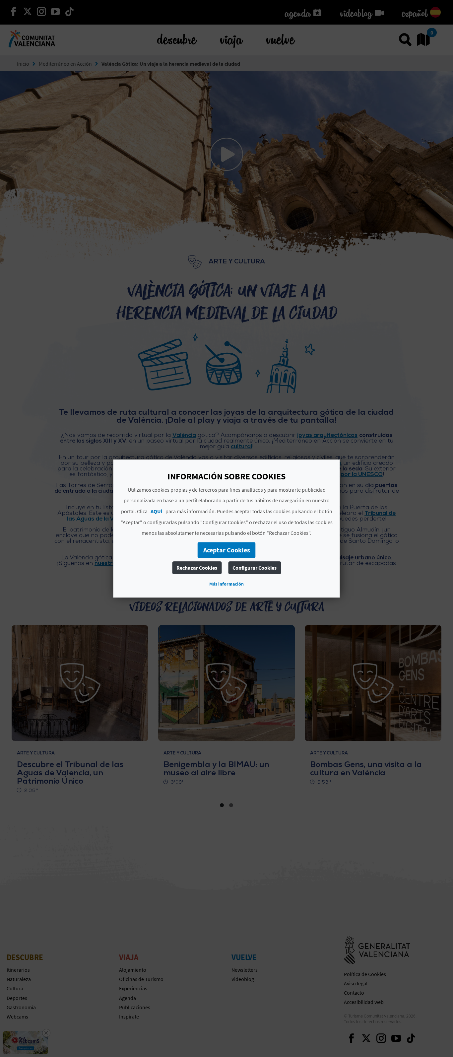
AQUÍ (156, 511)
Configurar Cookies (254, 567)
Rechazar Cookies (196, 567)
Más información (226, 584)
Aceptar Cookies (226, 550)
